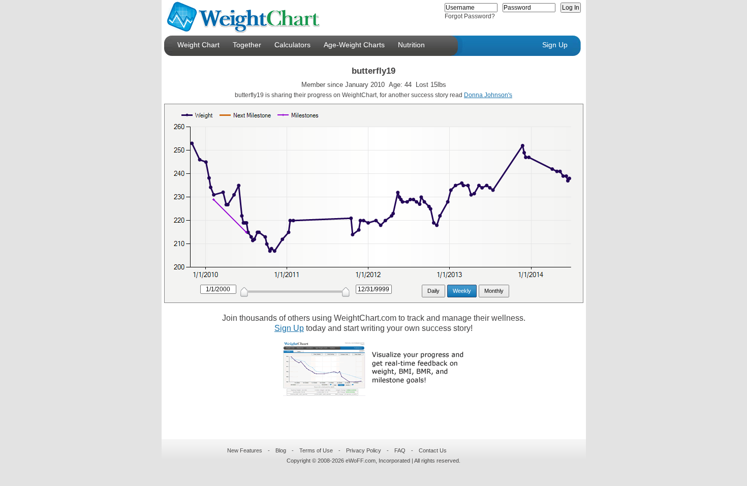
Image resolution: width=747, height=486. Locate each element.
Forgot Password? (470, 16)
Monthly (494, 291)
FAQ (400, 450)
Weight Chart (198, 45)
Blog (280, 450)
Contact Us (433, 450)
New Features (244, 450)
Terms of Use (316, 450)
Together (247, 45)
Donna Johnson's (488, 95)
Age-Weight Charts (354, 45)
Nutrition (411, 45)
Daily (433, 291)
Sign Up (555, 45)
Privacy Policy (363, 450)
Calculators (292, 45)
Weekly (462, 291)
